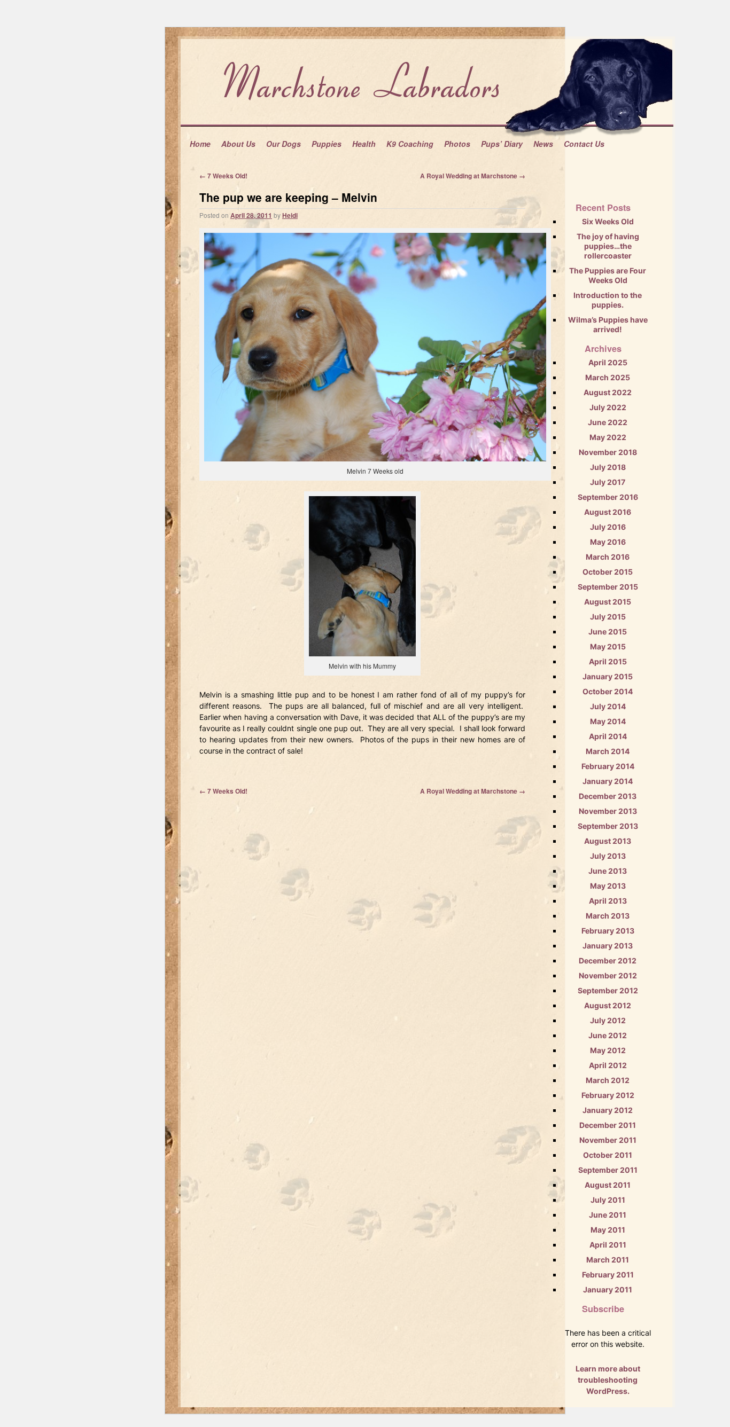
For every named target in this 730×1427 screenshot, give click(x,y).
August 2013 (607, 840)
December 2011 (607, 1125)
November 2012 (608, 975)
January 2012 (608, 1110)
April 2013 (608, 900)
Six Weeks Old (608, 221)
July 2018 (608, 467)
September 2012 (608, 990)
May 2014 (608, 721)
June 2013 (607, 870)
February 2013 (607, 930)
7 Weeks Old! (223, 176)
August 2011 (608, 1184)
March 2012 (608, 1080)
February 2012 (607, 1095)
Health (364, 143)
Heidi (290, 215)
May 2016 (608, 541)
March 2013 (608, 915)
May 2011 (608, 1229)
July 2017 (607, 482)
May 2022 (607, 437)
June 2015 (607, 631)
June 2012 (607, 1035)
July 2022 (607, 407)
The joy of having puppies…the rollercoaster (608, 246)
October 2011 (607, 1154)
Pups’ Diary (502, 143)
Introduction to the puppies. (607, 300)
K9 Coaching (409, 143)
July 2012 (608, 1020)
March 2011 (607, 1259)
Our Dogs (283, 143)
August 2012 (607, 1005)
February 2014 (607, 766)
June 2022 (607, 422)
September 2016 (608, 496)
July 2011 (608, 1199)
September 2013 (608, 825)
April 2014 (608, 736)
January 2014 (608, 781)
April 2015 (608, 661)
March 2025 (607, 377)
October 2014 (608, 691)
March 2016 (608, 556)
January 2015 (608, 676)
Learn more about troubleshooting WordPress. (608, 1379)
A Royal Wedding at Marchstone (472, 176)
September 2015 (608, 586)
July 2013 (608, 855)
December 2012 (607, 960)
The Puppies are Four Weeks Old (607, 275)
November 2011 (607, 1139)
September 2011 (608, 1169)
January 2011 (607, 1289)
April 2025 (607, 362)
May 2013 (608, 885)
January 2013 (608, 945)
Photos (457, 143)
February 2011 (608, 1274)
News (543, 143)
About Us (238, 143)
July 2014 (608, 706)
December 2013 (607, 796)
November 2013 (608, 811)
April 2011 (607, 1244)
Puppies (326, 143)
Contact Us (584, 143)
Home (200, 143)
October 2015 (608, 571)
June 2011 (607, 1214)
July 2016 (608, 526)
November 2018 (608, 452)
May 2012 (608, 1050)
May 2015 (608, 646)
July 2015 (608, 616)
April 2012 (608, 1065)
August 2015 (607, 601)
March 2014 (608, 751)
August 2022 (608, 392)
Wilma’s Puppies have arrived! (608, 324)
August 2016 (607, 511)
